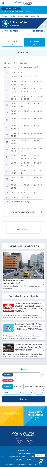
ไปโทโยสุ (23, 63)
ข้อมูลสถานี (12, 41)
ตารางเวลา (34, 41)
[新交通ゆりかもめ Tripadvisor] (28, 441)
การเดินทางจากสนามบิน (23, 460)
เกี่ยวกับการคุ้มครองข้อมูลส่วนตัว (23, 453)
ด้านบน (4, 16)
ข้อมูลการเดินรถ (11, 8)
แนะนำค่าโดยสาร (23, 229)
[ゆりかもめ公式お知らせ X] (18, 441)
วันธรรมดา (11, 67)
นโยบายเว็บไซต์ (24, 450)
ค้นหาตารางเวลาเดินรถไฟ (23, 212)
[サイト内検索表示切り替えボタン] (3, 3)
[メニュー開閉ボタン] (44, 3)
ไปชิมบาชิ (11, 63)
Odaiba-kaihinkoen (38, 31)
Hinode (10, 31)
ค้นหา (22, 399)
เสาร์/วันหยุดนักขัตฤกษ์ (29, 67)
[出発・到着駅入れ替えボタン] (43, 374)
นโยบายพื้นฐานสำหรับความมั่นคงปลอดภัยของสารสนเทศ (23, 456)
